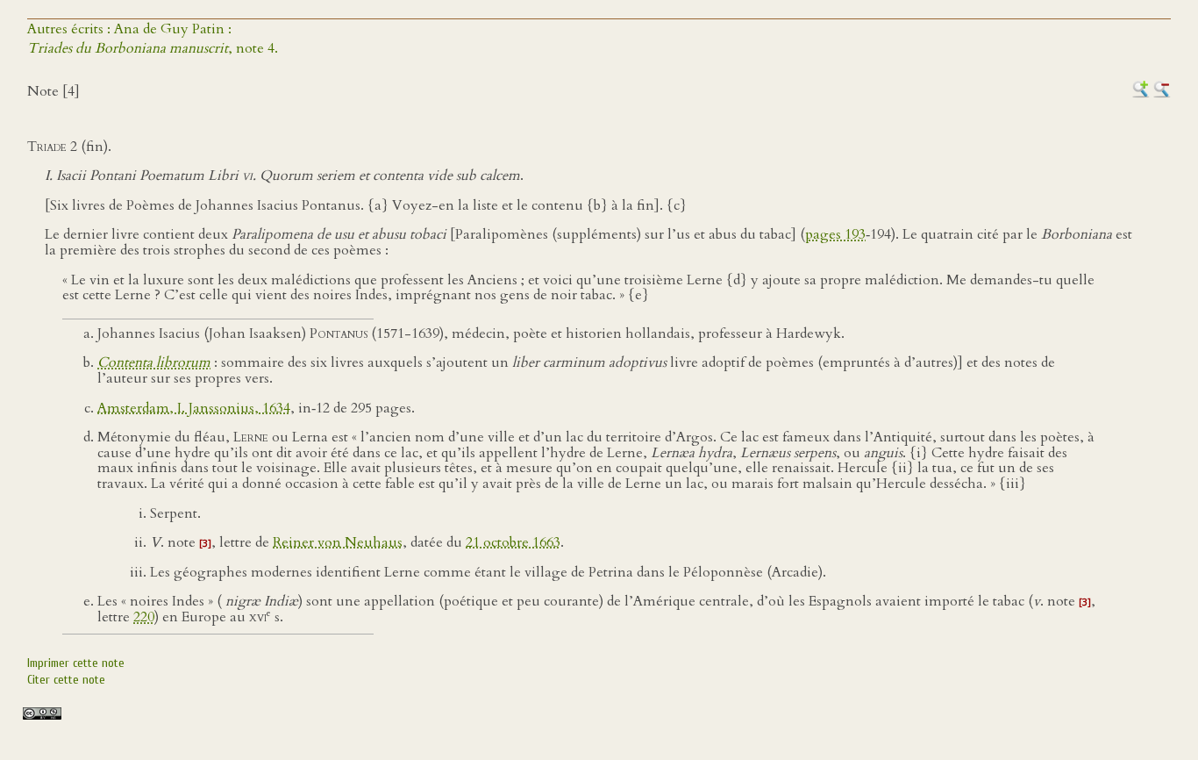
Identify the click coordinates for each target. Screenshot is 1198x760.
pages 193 (835, 234)
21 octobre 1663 (513, 542)
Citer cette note (66, 679)
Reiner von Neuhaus (338, 542)
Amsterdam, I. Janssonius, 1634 (193, 408)
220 (143, 617)
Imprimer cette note (76, 663)
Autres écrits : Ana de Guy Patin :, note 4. (152, 38)
